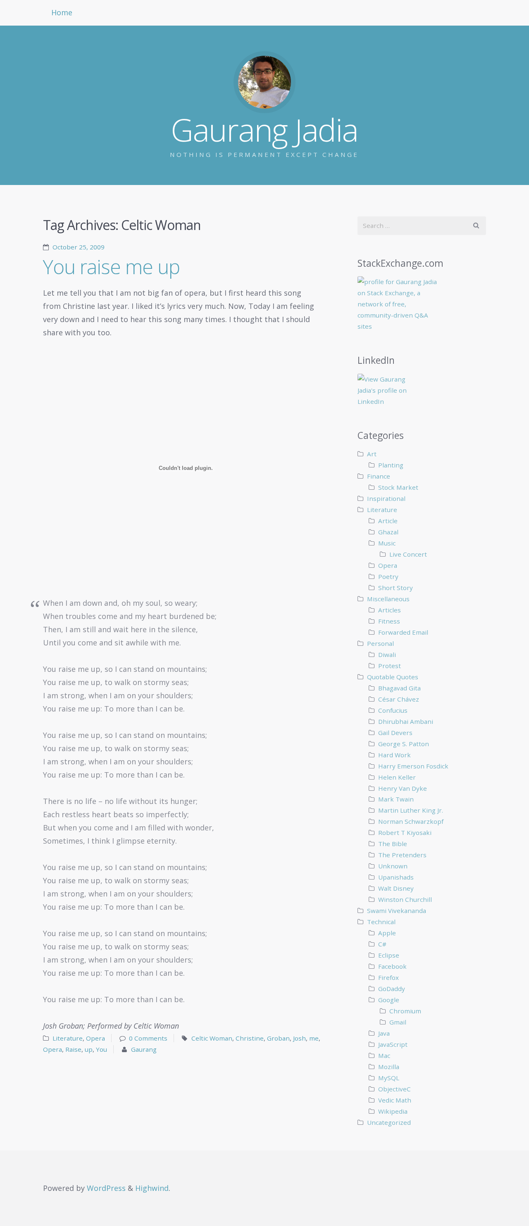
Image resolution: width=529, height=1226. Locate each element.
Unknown (392, 866)
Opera (95, 1038)
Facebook (392, 966)
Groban (278, 1038)
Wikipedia (392, 1111)
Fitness (389, 621)
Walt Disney (396, 888)
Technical (381, 922)
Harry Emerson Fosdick (413, 766)
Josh (299, 1038)
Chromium (405, 1011)
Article (388, 521)
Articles (389, 610)
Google (388, 1000)
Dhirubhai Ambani (405, 721)
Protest (389, 666)
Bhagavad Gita (399, 688)
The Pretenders (402, 855)
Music (387, 543)
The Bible (392, 843)
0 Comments (148, 1038)
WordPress (106, 1188)
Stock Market (398, 487)
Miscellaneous (388, 599)
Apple (387, 933)
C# (382, 944)
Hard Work (394, 755)
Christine (250, 1038)
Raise (73, 1049)
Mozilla (388, 1066)
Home (61, 12)
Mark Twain (396, 799)
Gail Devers (395, 732)
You (101, 1049)
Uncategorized (389, 1122)
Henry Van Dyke (402, 788)
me (314, 1038)
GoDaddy (391, 988)
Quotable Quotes (392, 677)
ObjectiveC (394, 1089)
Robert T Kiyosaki (404, 832)
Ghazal (388, 532)
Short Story (395, 587)
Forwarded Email (403, 632)
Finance (378, 476)
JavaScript (392, 1044)
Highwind (152, 1188)
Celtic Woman (211, 1038)
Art (371, 454)
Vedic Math (394, 1100)
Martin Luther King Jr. (410, 810)
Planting (390, 465)
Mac (384, 1055)
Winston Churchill (405, 899)
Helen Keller (397, 777)
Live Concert (408, 554)
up (89, 1049)
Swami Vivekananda (396, 910)
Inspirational (386, 498)
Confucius (392, 710)
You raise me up (111, 266)
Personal (380, 643)
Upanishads (396, 877)
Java (384, 1033)
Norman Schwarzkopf (410, 821)
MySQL (388, 1078)
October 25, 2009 (78, 247)
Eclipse (388, 955)
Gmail (397, 1022)
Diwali (387, 654)
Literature (67, 1038)
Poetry (388, 576)
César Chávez (398, 699)
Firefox (388, 977)
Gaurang (144, 1049)
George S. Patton (403, 744)
